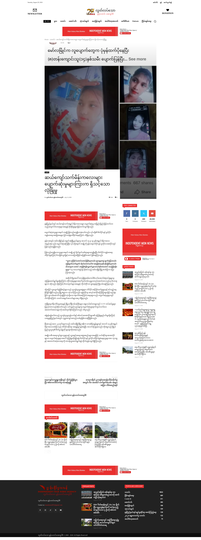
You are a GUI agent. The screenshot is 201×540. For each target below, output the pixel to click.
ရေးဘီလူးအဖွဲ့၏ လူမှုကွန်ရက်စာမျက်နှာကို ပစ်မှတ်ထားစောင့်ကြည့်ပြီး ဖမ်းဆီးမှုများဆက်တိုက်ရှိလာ (106, 443)
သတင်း (52, 39)
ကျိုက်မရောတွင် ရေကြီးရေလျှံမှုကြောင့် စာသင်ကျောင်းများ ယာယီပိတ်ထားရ (80, 442)
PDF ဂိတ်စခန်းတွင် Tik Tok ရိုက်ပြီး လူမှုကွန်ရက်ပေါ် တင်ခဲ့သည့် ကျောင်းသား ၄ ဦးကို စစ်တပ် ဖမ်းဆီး (56, 443)
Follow (135, 211)
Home (47, 39)
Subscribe (152, 211)
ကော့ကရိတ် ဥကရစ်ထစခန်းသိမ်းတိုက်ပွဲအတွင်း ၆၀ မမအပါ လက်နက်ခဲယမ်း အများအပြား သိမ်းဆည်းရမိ (100, 382)
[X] (51, 367)
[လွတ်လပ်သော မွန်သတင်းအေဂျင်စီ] (53, 395)
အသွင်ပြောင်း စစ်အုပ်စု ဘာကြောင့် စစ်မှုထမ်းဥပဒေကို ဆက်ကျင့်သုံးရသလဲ (144, 275)
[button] (155, 21)
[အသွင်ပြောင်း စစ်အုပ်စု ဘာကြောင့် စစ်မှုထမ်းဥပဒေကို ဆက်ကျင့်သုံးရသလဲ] (127, 275)
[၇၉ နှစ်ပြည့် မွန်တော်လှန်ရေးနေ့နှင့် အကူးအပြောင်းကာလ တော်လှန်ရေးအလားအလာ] (127, 336)
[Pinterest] (56, 367)
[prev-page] (46, 451)
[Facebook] (47, 367)
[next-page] (49, 451)
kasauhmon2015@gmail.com (53, 505)
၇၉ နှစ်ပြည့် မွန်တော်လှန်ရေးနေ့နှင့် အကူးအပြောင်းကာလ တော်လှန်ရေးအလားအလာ (144, 336)
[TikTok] (50, 510)
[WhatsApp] (61, 367)
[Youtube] (61, 510)
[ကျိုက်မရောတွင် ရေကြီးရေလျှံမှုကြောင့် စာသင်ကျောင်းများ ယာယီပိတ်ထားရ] (81, 430)
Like (127, 211)
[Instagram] (45, 510)
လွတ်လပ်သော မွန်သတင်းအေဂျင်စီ (54, 197)
